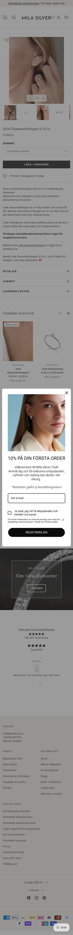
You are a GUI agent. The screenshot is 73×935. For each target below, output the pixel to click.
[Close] (66, 393)
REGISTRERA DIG (36, 532)
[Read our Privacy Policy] (63, 520)
